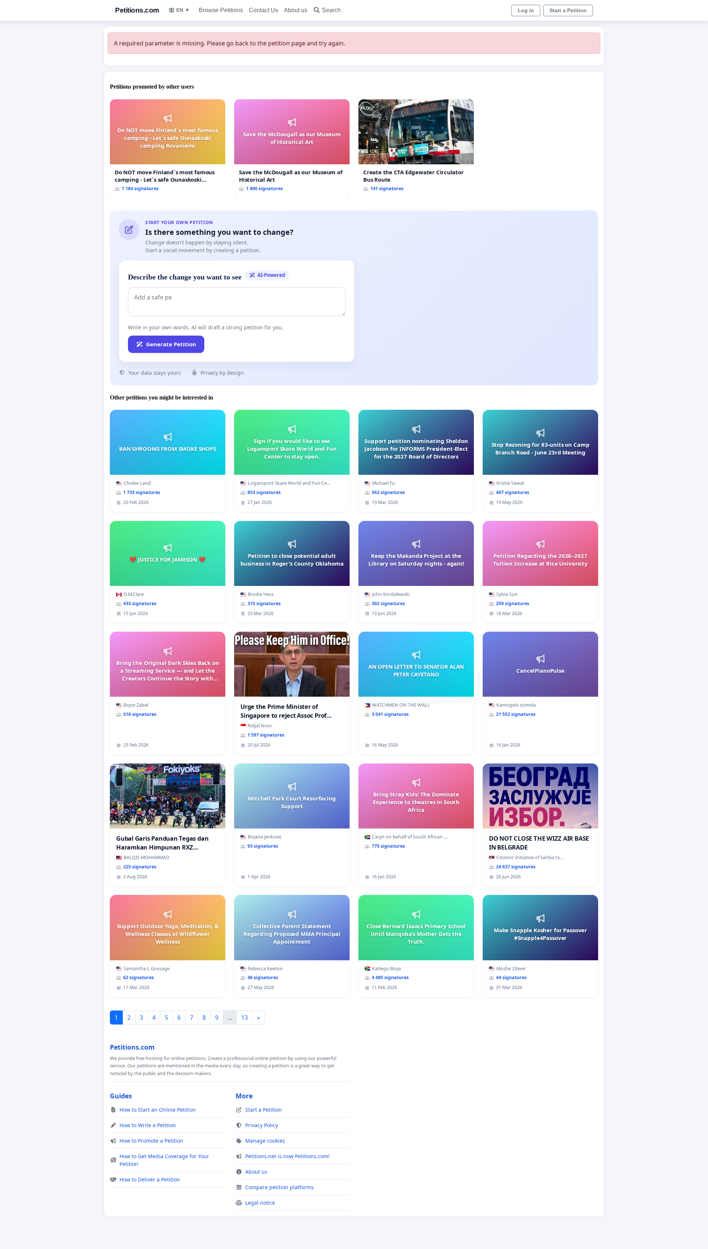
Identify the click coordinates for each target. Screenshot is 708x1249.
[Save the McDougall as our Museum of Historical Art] (292, 148)
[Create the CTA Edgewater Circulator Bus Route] (416, 148)
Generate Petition (171, 344)
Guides (121, 1095)
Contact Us (263, 10)
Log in (526, 10)
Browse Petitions (221, 10)
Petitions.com (137, 10)
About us (295, 10)
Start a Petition (568, 10)
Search (331, 10)
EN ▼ (183, 10)
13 (244, 1017)
